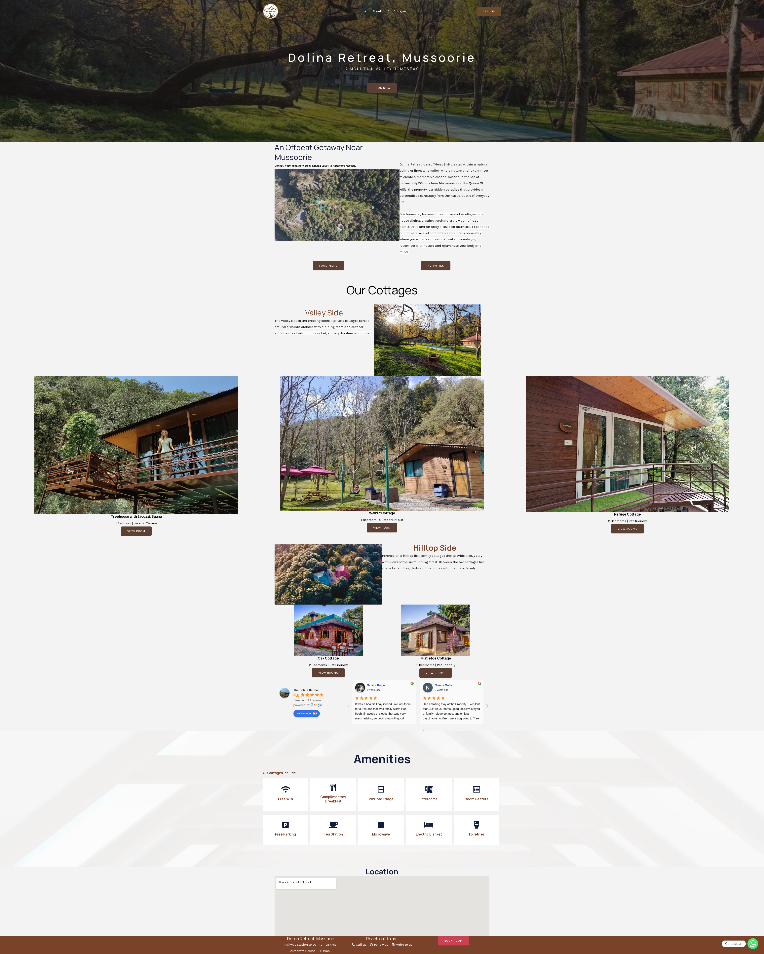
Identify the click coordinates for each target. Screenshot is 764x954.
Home (362, 11)
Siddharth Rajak (378, 685)
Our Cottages (397, 11)
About (376, 11)
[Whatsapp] (752, 943)
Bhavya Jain (443, 685)
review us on (304, 713)
